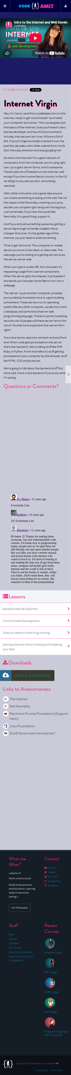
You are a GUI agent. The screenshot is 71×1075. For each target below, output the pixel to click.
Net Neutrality (19, 706)
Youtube (52, 876)
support (52, 867)
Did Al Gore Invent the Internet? (32, 733)
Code (24, 6)
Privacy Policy (42, 1070)
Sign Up (13, 939)
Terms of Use (56, 1070)
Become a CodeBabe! (20, 952)
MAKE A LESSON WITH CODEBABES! (21, 958)
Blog (11, 934)
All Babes (14, 943)
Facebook (53, 885)
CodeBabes (35, 8)
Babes (46, 6)
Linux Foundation (22, 725)
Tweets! (52, 872)
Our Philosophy (19, 907)
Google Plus (54, 881)
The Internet (18, 698)
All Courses (15, 948)
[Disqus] (35, 438)
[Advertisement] (35, 69)
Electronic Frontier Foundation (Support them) (38, 716)
